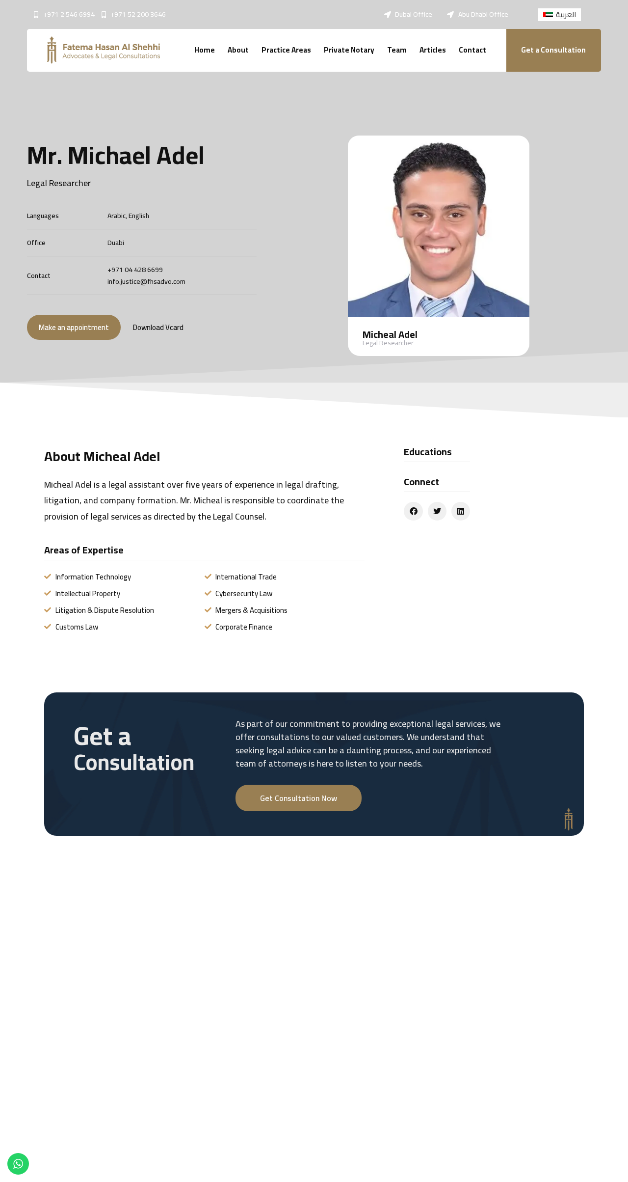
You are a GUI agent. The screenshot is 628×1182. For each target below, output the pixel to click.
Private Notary (349, 50)
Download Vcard (158, 327)
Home (204, 50)
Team (397, 50)
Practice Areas (286, 50)
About (238, 50)
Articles (432, 50)
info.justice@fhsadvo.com (146, 281)
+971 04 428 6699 (135, 269)
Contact (472, 50)
